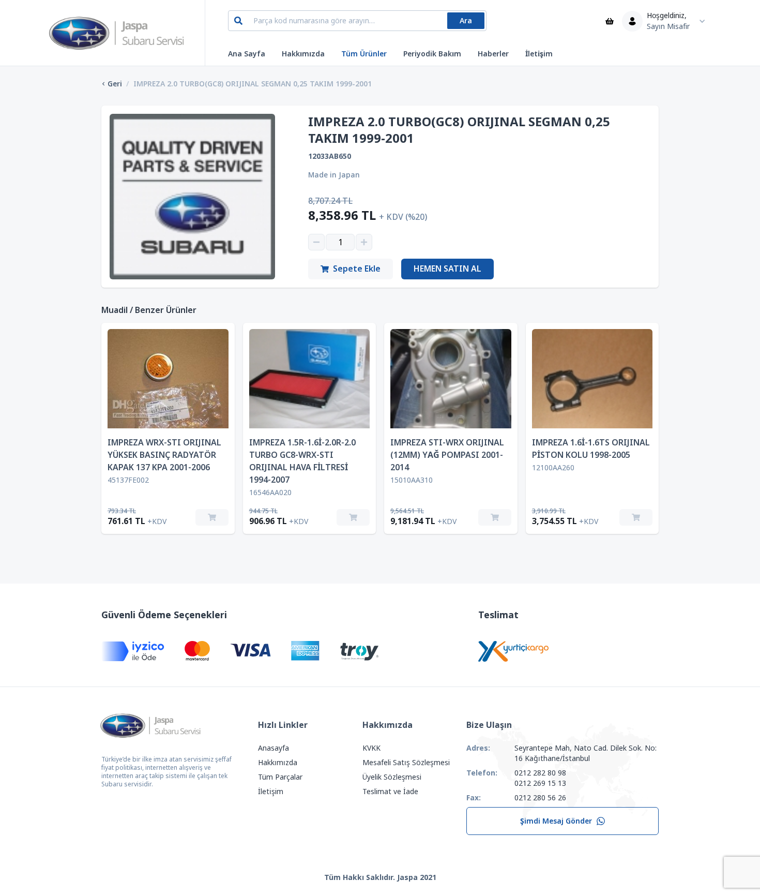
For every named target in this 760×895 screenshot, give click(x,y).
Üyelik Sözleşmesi (391, 777)
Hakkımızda (303, 54)
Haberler (493, 54)
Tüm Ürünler (364, 54)
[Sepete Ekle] (212, 517)
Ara (466, 21)
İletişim (539, 54)
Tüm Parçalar (280, 777)
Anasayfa (273, 748)
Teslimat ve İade (390, 791)
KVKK (371, 748)
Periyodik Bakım (432, 54)
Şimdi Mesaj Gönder (556, 821)
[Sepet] (609, 21)
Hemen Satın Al (447, 269)
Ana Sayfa (246, 54)
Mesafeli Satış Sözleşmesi (406, 762)
